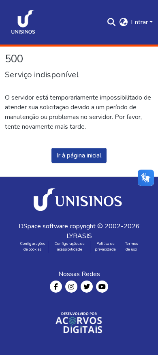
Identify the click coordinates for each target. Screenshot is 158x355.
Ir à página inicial (79, 155)
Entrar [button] (140, 22)
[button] (23, 22)
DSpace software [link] (43, 226)
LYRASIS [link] (79, 236)
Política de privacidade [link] (105, 246)
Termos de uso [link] (131, 246)
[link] (79, 199)
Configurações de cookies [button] (32, 246)
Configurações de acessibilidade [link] (70, 246)
